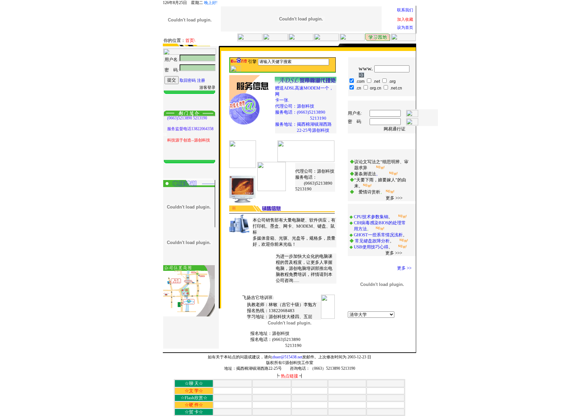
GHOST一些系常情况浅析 (378, 234)
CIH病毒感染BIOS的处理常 (380, 222)
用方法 (360, 228)
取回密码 (188, 80)
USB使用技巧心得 (371, 246)
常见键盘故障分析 (372, 240)
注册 (201, 80)
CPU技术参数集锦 (371, 216)
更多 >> (404, 268)
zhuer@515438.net (287, 357)
